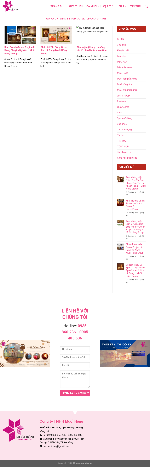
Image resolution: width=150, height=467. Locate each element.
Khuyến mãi (123, 50)
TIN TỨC (135, 6)
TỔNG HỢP (123, 146)
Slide (119, 112)
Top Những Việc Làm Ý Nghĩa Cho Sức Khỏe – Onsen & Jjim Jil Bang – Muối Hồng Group (135, 227)
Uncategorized (124, 152)
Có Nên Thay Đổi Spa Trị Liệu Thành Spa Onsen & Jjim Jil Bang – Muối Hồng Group (135, 270)
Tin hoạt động (124, 129)
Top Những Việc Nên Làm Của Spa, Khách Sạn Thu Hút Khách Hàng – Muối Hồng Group (136, 183)
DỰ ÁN (122, 6)
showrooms (123, 107)
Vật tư (108, 6)
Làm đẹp (121, 56)
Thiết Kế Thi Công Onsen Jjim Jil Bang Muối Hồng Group (54, 50)
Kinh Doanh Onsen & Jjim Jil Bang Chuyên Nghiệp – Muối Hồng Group (19, 50)
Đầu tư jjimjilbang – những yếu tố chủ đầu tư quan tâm (91, 49)
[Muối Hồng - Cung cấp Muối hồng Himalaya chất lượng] (16, 6)
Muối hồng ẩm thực (127, 78)
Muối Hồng (122, 73)
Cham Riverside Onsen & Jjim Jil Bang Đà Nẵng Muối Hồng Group (135, 248)
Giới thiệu (76, 6)
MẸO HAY (122, 61)
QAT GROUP (123, 95)
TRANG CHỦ (57, 6)
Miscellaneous (124, 67)
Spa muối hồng (124, 118)
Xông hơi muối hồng (127, 157)
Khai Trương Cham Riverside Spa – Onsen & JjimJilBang (135, 205)
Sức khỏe (122, 124)
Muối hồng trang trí (127, 90)
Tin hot (121, 135)
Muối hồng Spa (124, 84)
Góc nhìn (121, 44)
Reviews (121, 101)
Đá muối (91, 6)
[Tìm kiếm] (146, 6)
